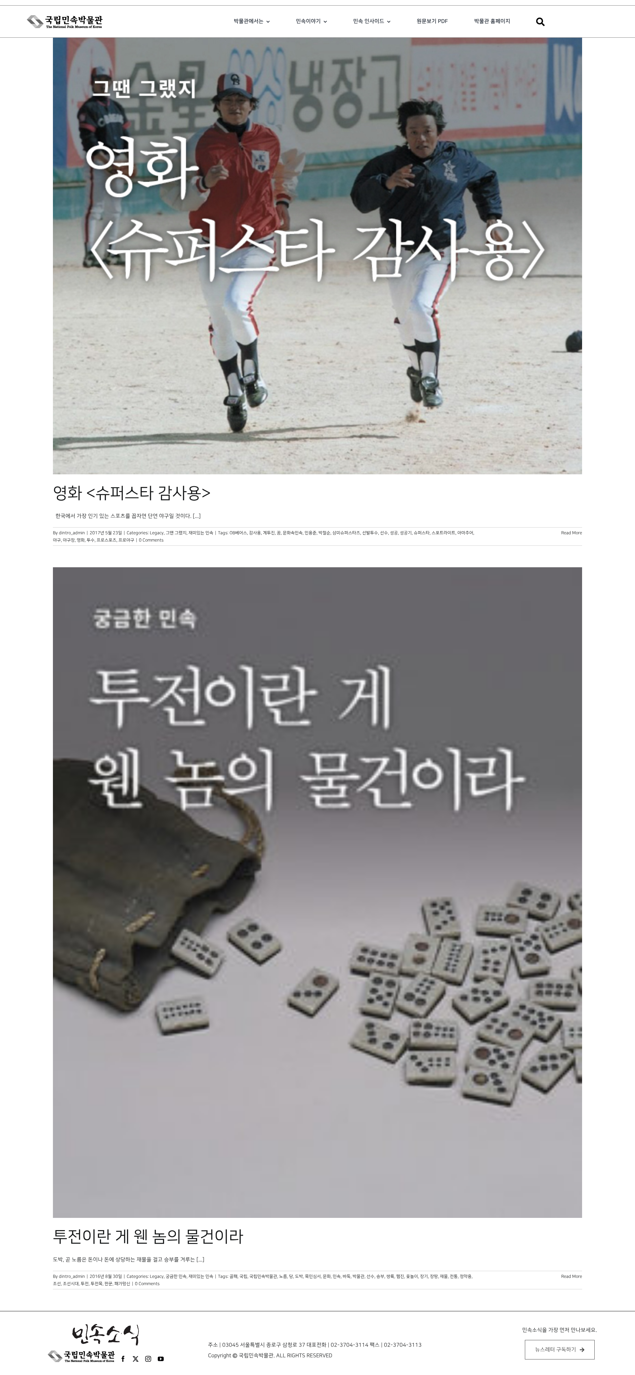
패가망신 (122, 1283)
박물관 (358, 1276)
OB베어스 (238, 533)
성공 (394, 533)
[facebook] (123, 1359)
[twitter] (136, 1359)
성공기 (406, 533)
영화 (81, 540)
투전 (85, 1283)
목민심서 (313, 1276)
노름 (283, 1276)
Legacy (157, 533)
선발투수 (370, 533)
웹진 (400, 1276)
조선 (57, 1283)
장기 (424, 1276)
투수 (91, 540)
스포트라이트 (443, 533)
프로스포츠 (106, 540)
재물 (444, 1276)
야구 (57, 540)
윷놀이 (412, 1276)
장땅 (434, 1276)
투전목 (97, 1283)
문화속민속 (293, 533)
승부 (380, 1276)
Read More (571, 533)
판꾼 (108, 1283)
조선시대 (71, 1283)
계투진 (269, 533)
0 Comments (151, 540)
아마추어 (465, 533)
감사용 (255, 533)
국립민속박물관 (263, 1276)
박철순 (324, 533)
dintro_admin (72, 533)
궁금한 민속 (176, 1276)
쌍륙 (390, 1276)
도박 (299, 1276)
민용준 (311, 533)
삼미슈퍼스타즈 (346, 533)
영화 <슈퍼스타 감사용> (132, 493)
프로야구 (126, 540)
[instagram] (148, 1359)
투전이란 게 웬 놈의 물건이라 (148, 1237)
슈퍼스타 (422, 533)
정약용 (466, 1276)
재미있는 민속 (201, 533)
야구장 (69, 540)
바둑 (347, 1276)
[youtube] (161, 1359)
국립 (243, 1276)
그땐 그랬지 (176, 533)
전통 (454, 1276)
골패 (233, 1276)
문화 (327, 1276)
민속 (337, 1276)
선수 (384, 533)
